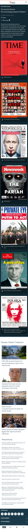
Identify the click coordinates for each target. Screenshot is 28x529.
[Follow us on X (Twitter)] (5, 514)
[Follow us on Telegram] (15, 514)
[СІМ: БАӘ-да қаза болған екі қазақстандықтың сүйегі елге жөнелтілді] (14, 352)
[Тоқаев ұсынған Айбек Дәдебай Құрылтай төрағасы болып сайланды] (14, 421)
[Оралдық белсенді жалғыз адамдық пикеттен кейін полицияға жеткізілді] (14, 375)
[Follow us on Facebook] (2, 514)
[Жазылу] (22, 514)
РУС (10, 527)
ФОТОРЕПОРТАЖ (5, 6)
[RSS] (18, 514)
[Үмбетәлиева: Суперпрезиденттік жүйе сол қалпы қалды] (14, 398)
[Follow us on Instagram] (12, 514)
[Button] (3, 18)
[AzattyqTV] (17, 527)
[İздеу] (23, 527)
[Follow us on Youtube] (9, 514)
